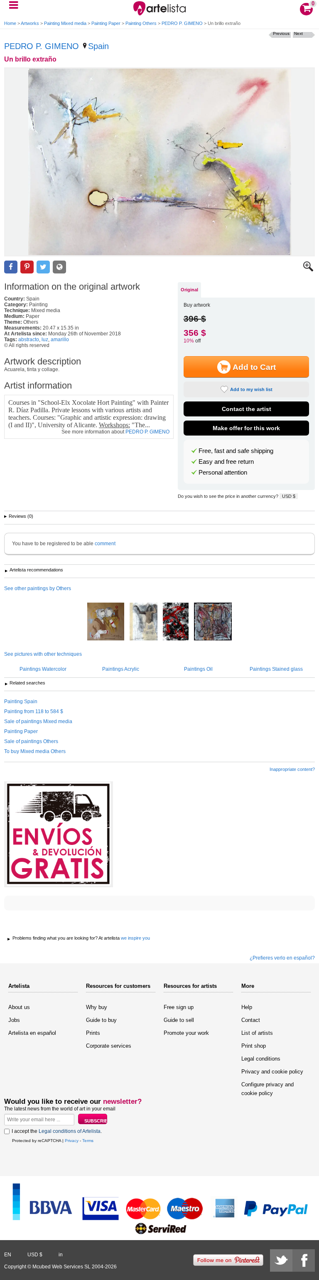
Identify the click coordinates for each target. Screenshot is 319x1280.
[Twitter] (281, 1260)
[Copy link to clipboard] (59, 267)
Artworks (30, 23)
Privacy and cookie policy (272, 1071)
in (61, 1255)
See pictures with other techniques (43, 654)
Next (298, 33)
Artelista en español (32, 1033)
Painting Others (141, 23)
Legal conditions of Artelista (70, 1131)
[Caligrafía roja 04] (176, 622)
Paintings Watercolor (43, 669)
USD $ (288, 496)
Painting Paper (105, 23)
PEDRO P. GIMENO (182, 23)
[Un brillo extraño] (159, 162)
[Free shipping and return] (58, 834)
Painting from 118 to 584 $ (33, 711)
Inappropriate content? (292, 769)
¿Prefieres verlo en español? (282, 958)
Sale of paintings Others (31, 741)
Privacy (72, 1140)
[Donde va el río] (144, 622)
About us (19, 1007)
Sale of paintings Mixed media (38, 721)
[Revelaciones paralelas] (105, 622)
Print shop (253, 1046)
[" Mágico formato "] (213, 622)
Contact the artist (246, 409)
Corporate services (108, 1046)
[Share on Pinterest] (27, 267)
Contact (250, 1020)
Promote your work (186, 1033)
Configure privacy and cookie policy (267, 1088)
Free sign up (179, 1007)
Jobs (14, 1020)
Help (246, 1007)
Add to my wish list (251, 389)
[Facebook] (303, 1260)
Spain (98, 46)
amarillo (60, 339)
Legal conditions (260, 1059)
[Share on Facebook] (10, 267)
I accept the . (57, 1131)
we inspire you (135, 937)
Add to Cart (254, 367)
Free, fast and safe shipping (236, 451)
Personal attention (223, 472)
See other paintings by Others (37, 588)
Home (10, 23)
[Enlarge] (308, 270)
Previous (281, 33)
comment (105, 543)
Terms (87, 1140)
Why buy (96, 1007)
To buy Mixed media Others (35, 751)
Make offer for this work (246, 428)
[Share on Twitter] (43, 267)
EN (7, 1255)
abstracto (28, 339)
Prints (93, 1033)
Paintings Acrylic (120, 669)
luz (45, 339)
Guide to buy (101, 1020)
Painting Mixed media (65, 23)
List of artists (257, 1033)
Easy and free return (226, 461)
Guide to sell (179, 1020)
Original (189, 289)
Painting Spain (20, 701)
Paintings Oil (198, 669)
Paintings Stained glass (276, 669)
